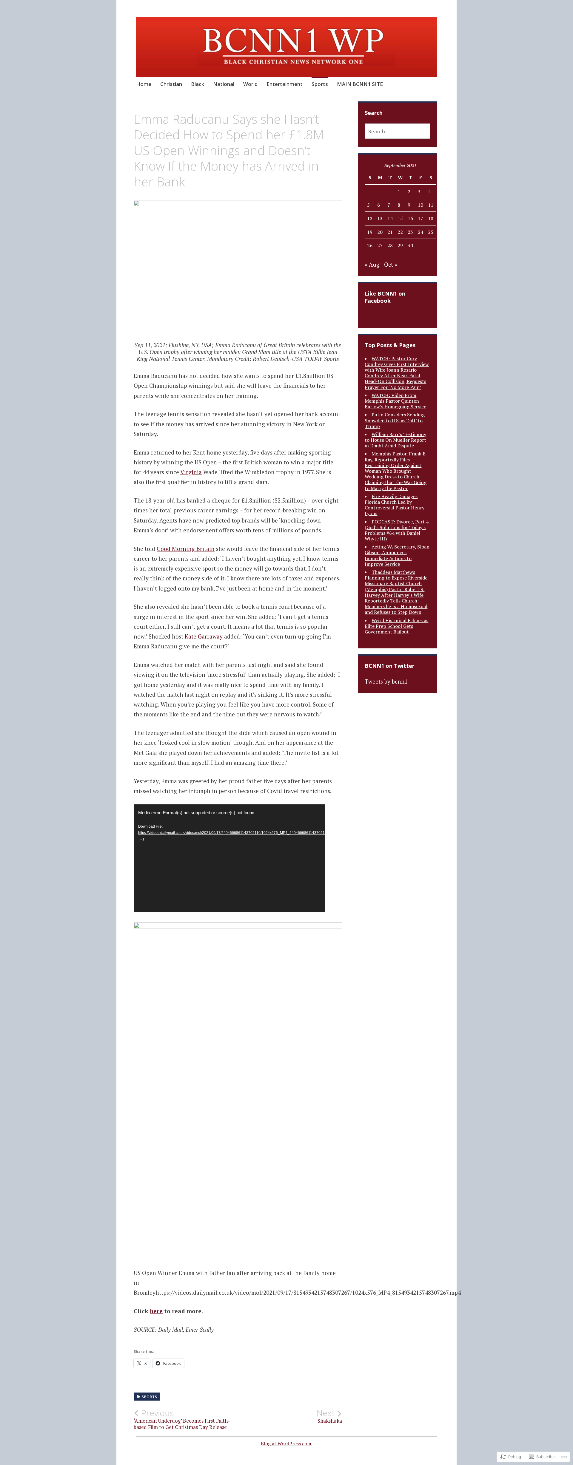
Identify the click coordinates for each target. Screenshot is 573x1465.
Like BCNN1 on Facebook (385, 297)
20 (380, 232)
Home (143, 84)
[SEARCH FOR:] (397, 131)
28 (390, 245)
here (156, 1311)
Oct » (390, 264)
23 (410, 232)
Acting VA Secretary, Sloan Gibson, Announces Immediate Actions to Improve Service (397, 555)
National (223, 84)
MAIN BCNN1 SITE (360, 84)
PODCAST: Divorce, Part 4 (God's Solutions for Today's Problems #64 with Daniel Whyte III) (397, 530)
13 (380, 218)
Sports (320, 84)
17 (420, 218)
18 (430, 218)
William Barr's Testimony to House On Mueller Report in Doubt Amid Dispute (395, 440)
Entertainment (285, 84)
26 (369, 245)
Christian (171, 84)
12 (369, 218)
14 (390, 218)
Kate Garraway (204, 636)
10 (420, 205)
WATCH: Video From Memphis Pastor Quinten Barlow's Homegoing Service (395, 401)
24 (420, 232)
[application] (229, 858)
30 (410, 245)
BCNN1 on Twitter (390, 665)
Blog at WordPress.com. (286, 1443)
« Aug (372, 264)
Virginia (191, 472)
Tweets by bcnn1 (386, 681)
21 (390, 232)
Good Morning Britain (186, 548)
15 (400, 218)
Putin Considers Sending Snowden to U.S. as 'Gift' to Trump (395, 420)
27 (380, 245)
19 (369, 232)
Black (197, 84)
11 (430, 205)
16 (410, 218)
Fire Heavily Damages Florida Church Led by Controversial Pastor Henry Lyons (394, 505)
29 (400, 245)
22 (400, 232)
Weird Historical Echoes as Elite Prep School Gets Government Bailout (396, 626)
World (250, 84)
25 (430, 232)
